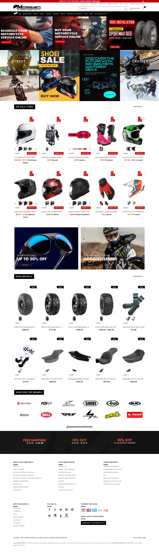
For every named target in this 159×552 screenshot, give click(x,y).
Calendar (16, 523)
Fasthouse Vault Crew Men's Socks (25, 379)
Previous (15, 149)
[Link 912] (72, 509)
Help (121, 3)
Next (35, 149)
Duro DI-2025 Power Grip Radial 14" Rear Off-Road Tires (106, 327)
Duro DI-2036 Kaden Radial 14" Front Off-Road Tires (52, 327)
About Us (102, 3)
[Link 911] (66, 509)
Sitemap (64, 537)
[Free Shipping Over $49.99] (34, 441)
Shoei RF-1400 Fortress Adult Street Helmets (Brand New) (52, 212)
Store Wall (17, 508)
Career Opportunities (21, 487)
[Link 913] (49, 515)
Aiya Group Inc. (44, 537)
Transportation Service (66, 484)
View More (137, 106)
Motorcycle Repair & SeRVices (24, 472)
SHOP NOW (96, 1)
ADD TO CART (31, 334)
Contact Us (84, 3)
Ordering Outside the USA (112, 481)
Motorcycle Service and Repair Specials (27, 478)
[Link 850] (91, 403)
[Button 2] (125, 8)
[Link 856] (91, 414)
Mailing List (17, 484)
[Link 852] (135, 403)
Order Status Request (111, 478)
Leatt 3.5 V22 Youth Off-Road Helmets (133, 157)
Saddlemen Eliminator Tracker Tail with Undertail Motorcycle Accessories (79, 379)
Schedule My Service (65, 490)
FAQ (104, 475)
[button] (135, 8)
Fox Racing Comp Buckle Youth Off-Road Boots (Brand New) (106, 157)
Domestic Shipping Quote (67, 475)
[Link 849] (68, 403)
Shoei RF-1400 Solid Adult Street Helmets (79, 212)
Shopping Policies (64, 472)
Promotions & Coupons (111, 484)
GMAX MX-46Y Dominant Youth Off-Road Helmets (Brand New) (25, 212)
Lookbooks (93, 3)
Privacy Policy (137, 537)
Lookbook (16, 511)
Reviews (61, 487)
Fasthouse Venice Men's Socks (133, 327)
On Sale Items (24, 107)
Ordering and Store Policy (112, 469)
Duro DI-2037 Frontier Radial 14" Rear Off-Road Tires (25, 327)
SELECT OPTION (31, 167)
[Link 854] (46, 415)
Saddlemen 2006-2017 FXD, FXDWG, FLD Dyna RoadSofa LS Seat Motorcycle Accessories (106, 379)
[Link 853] (24, 415)
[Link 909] (55, 509)
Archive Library (19, 526)
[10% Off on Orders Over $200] (79, 441)
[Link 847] (24, 403)
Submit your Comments (66, 469)
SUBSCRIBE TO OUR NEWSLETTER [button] (93, 523)
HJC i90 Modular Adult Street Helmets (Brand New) (25, 157)
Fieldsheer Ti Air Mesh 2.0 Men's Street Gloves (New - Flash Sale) (106, 212)
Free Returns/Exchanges (138, 3)
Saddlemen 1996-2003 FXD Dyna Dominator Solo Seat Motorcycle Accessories (133, 379)
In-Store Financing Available (23, 475)
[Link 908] (49, 509)
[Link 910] (61, 509)
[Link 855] (68, 414)
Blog (126, 3)
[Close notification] (143, 1)
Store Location (112, 3)
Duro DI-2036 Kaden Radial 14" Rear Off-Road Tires (79, 327)
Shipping (61, 481)
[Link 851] (113, 403)
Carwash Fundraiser (20, 481)
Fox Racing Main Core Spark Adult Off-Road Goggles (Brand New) (79, 157)
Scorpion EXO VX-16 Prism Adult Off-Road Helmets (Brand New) (133, 212)
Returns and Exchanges (66, 478)
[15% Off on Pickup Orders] (124, 441)
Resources (17, 520)
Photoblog (17, 490)
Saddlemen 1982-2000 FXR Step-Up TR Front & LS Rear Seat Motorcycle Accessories (52, 379)
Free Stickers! (18, 517)
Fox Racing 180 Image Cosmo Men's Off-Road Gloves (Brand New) (52, 157)
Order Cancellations (111, 472)
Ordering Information (111, 466)
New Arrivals (24, 276)
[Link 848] (46, 403)
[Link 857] (113, 415)
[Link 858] (135, 415)
